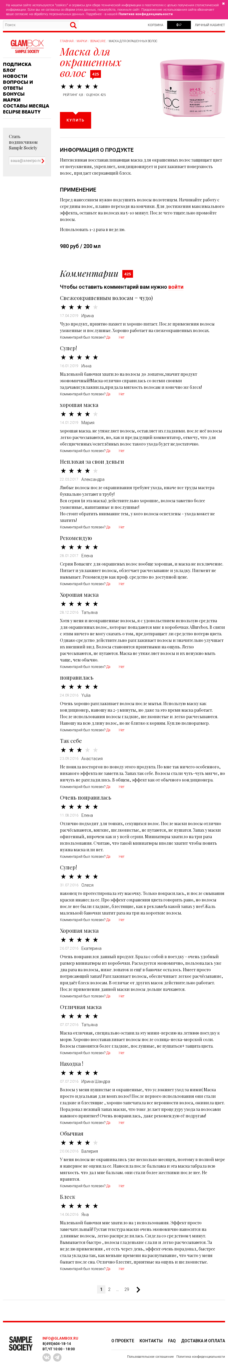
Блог (9, 70)
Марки (11, 100)
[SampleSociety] (27, 46)
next (136, 1290)
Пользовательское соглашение (150, 1357)
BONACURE (98, 41)
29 (126, 1289)
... (117, 1289)
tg (57, 1357)
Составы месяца (26, 106)
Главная (67, 41)
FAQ (172, 1340)
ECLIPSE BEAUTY (22, 112)
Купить (75, 120)
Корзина (155, 25)
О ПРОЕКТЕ (122, 1340)
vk (46, 1357)
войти (175, 287)
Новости (15, 76)
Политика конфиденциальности (200, 1357)
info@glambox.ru (60, 1338)
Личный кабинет (210, 25)
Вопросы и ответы (18, 85)
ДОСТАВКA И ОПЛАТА (203, 1340)
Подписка (17, 64)
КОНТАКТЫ (151, 1340)
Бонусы (14, 94)
